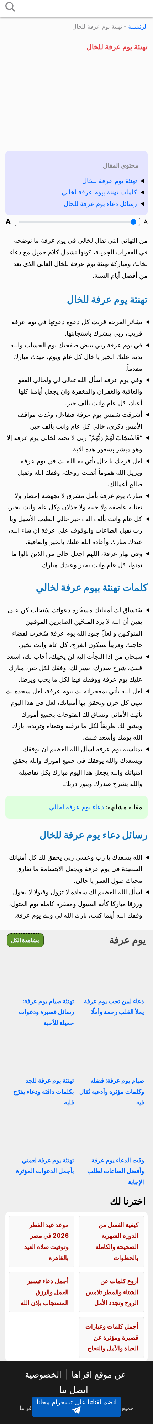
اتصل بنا (73, 1390)
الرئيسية (138, 26)
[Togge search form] (10, 7)
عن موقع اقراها (99, 1374)
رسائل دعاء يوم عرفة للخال (100, 203)
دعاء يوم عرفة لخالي (76, 807)
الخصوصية (43, 1374)
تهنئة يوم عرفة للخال (109, 180)
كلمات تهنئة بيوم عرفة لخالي (99, 192)
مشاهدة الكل (25, 940)
